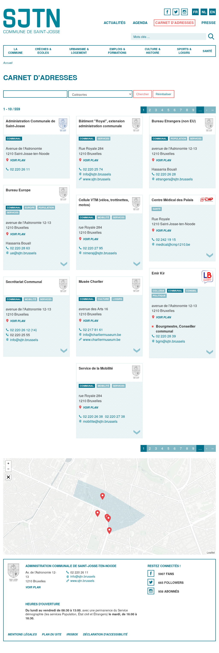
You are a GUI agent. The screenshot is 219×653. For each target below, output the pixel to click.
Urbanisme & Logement (79, 51)
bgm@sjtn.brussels (170, 341)
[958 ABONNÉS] (151, 591)
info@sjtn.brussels (97, 174)
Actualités (115, 22)
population (178, 138)
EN (212, 11)
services (103, 138)
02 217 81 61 (93, 329)
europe (30, 207)
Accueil (7, 63)
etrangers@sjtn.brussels (174, 179)
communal (14, 138)
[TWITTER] (176, 11)
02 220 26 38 (93, 416)
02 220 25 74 (93, 169)
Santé (207, 51)
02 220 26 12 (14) (23, 329)
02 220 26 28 (166, 174)
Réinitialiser (163, 94)
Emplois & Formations (117, 51)
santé (157, 208)
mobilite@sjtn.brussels (100, 421)
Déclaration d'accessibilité (105, 634)
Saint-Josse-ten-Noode (32, 21)
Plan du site (51, 634)
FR (195, 11)
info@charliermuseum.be (102, 334)
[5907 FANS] (151, 573)
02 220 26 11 (20, 169)
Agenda (140, 22)
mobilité (103, 217)
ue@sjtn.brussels (23, 253)
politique (159, 295)
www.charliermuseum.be (101, 339)
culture (103, 299)
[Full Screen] (8, 477)
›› (213, 110)
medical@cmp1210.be (173, 244)
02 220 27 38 (115, 416)
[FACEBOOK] (167, 11)
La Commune (15, 51)
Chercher (142, 94)
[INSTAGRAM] (184, 11)
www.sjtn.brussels (96, 179)
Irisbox (72, 634)
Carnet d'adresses (174, 22)
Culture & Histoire (152, 51)
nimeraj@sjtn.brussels (100, 252)
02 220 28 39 (166, 336)
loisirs (117, 299)
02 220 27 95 (93, 248)
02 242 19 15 (166, 239)
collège (158, 290)
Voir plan (17, 160)
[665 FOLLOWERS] (151, 582)
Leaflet (211, 552)
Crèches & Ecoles (43, 51)
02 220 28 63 (20, 248)
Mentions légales (22, 634)
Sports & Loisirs (184, 51)
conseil (191, 290)
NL (204, 11)
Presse (208, 22)
